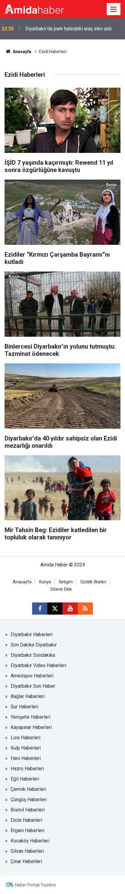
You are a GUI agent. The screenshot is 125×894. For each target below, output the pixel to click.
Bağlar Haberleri (28, 696)
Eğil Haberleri (25, 779)
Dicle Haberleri (26, 820)
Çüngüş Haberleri (29, 799)
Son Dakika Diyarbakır (34, 645)
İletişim (66, 582)
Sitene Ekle (61, 589)
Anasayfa (21, 51)
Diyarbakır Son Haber (33, 686)
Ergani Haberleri (27, 830)
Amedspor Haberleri (32, 676)
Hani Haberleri (26, 758)
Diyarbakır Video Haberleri (38, 665)
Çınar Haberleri (26, 861)
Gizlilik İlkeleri (93, 582)
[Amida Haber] (34, 9)
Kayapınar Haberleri (31, 727)
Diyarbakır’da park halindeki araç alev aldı (68, 29)
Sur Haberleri (24, 707)
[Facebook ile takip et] (39, 608)
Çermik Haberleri (28, 789)
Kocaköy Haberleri (30, 841)
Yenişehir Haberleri (30, 717)
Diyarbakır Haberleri (31, 634)
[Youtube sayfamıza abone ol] (70, 608)
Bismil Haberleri (28, 810)
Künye (45, 582)
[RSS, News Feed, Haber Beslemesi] (85, 608)
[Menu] (113, 9)
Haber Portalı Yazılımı (35, 884)
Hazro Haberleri (27, 768)
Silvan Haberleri (27, 851)
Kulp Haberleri (26, 748)
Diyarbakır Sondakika (33, 655)
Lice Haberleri (25, 738)
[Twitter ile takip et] (54, 608)
